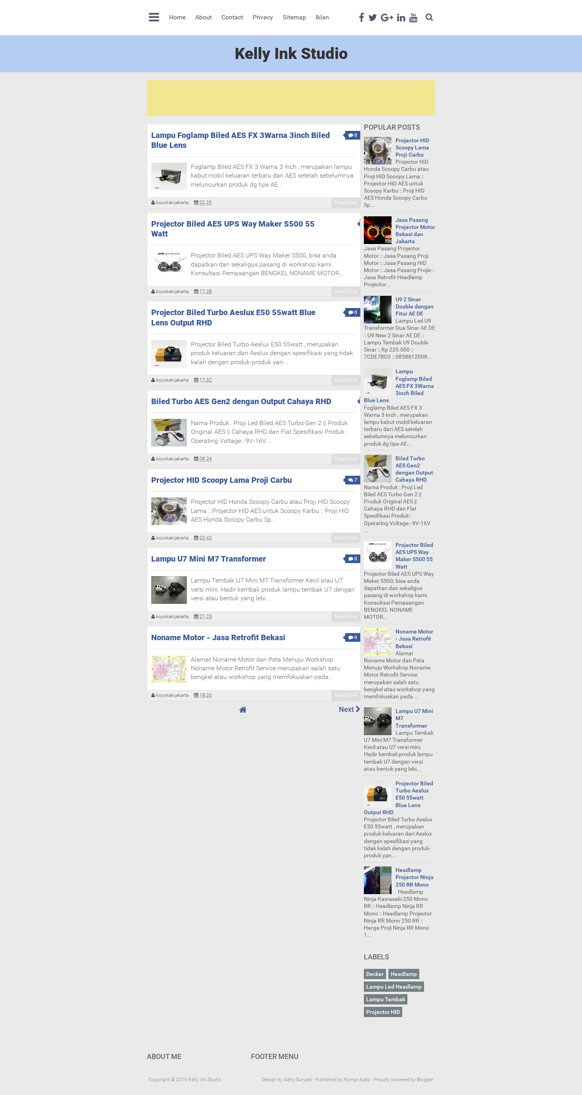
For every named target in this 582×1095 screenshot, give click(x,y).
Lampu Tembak (385, 999)
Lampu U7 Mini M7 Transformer (208, 559)
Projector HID (383, 1012)
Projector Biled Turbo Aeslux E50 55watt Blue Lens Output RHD (233, 317)
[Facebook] (361, 17)
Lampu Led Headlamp (394, 986)
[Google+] (387, 17)
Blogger (425, 1079)
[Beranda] (243, 710)
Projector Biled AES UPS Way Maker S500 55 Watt (233, 228)
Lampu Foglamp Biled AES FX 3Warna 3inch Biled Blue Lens (240, 140)
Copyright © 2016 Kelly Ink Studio (185, 1079)
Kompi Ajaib (357, 1079)
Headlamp (404, 974)
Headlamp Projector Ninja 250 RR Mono (415, 877)
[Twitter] (372, 17)
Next (347, 709)
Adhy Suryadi (298, 1079)
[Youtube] (413, 17)
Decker (375, 974)
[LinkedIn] (401, 17)
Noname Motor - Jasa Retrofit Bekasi (218, 637)
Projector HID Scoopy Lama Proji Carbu (221, 480)
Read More (346, 202)
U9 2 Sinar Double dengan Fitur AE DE (415, 306)
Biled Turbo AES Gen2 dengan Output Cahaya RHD (241, 401)
